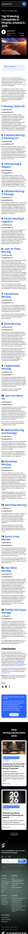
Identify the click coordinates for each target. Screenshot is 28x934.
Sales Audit (14, 885)
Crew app (3, 900)
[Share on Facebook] (9, 686)
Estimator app (4, 902)
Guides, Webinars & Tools (18, 883)
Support (3, 886)
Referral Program (5, 882)
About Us (3, 880)
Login (2, 891)
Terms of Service (5, 927)
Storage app (4, 904)
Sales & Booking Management (19, 898)
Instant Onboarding (6, 919)
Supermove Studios (16, 887)
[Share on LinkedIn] (6, 686)
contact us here (5, 673)
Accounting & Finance (17, 904)
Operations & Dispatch (17, 900)
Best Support (4, 921)
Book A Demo (14, 714)
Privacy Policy (22, 865)
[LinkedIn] (2, 857)
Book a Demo (4, 884)
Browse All (14, 834)
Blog (13, 878)
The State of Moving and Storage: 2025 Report (18, 880)
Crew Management (16, 902)
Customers (4, 878)
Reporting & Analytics (17, 908)
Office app (4, 898)
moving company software (8, 671)
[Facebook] (6, 857)
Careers (3, 890)
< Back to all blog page (9, 11)
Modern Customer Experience (19, 906)
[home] (7, 4)
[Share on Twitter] (2, 686)
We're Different (5, 917)
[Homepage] (3, 845)
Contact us (4, 888)
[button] (23, 4)
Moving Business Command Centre (18, 910)
